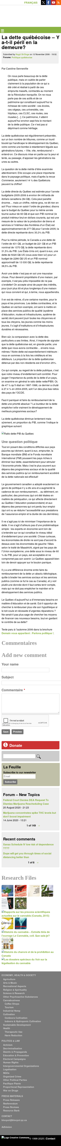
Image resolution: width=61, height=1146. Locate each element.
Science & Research (14, 993)
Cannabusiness (11, 1000)
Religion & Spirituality (15, 989)
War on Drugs (10, 1090)
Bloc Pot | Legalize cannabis (16, 10)
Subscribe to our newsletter (19, 772)
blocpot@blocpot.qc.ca (14, 1120)
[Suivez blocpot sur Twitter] (43, 4)
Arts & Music (10, 982)
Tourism (9, 1007)
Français (31, 2)
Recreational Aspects (14, 986)
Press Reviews (11, 1107)
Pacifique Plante (12, 1083)
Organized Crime (12, 1076)
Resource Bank (11, 1110)
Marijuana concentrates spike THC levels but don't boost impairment (29, 814)
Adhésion (7, 1126)
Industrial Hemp (11, 1010)
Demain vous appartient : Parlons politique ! (27, 633)
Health (6, 1028)
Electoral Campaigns (14, 1058)
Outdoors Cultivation (16, 1017)
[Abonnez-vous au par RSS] (58, 4)
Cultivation (9, 1014)
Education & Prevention (16, 1055)
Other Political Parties (15, 1079)
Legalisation (9, 1069)
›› (39, 825)
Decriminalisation (12, 1048)
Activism (8, 1044)
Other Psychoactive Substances (20, 996)
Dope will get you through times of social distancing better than (27, 855)
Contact (50, 1138)
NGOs (6, 1072)
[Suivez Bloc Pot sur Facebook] (48, 4)
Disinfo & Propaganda (15, 1051)
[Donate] (5, 746)
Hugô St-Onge (22, 54)
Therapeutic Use (13, 1031)
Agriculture (9, 979)
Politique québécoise (22, 57)
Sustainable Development (17, 1024)
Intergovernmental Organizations (21, 1065)
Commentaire (13, 690)
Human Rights (10, 1062)
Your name (10, 664)
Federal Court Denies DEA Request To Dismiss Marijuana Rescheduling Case (26, 801)
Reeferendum (10, 1103)
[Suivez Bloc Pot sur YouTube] (53, 4)
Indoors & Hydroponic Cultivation (23, 1021)
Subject (8, 677)
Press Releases (11, 1099)
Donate (15, 745)
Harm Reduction (13, 1035)
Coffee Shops (12, 1003)
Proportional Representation (18, 1086)
